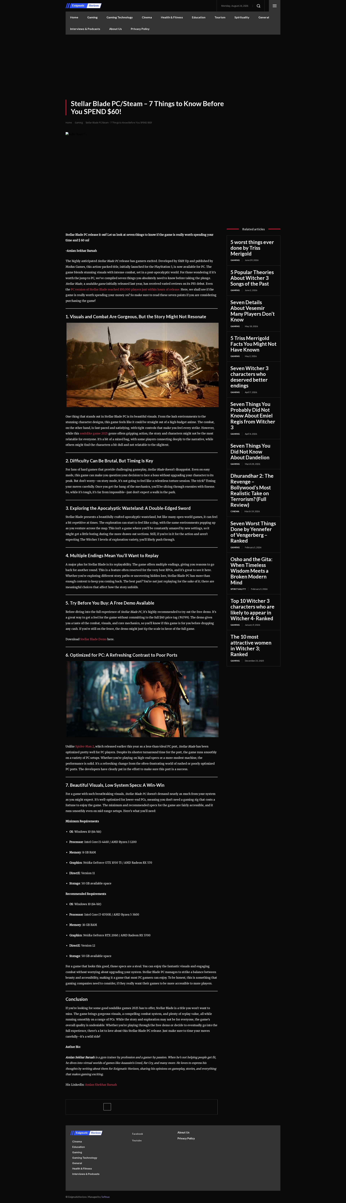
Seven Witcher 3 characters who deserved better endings (249, 377)
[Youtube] (127, 1140)
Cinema (234, 511)
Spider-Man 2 (84, 746)
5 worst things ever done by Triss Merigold (252, 248)
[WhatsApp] (98, 1106)
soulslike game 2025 (94, 433)
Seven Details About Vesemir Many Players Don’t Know (252, 311)
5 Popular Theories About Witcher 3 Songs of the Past (252, 278)
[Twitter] (82, 1106)
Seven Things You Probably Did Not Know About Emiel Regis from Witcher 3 (252, 415)
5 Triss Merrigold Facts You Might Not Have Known (253, 344)
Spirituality (238, 589)
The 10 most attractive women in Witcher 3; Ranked (250, 645)
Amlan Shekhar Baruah (101, 1084)
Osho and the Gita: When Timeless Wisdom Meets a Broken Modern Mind (251, 570)
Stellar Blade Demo (93, 639)
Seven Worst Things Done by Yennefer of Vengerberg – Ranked (253, 532)
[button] (258, 6)
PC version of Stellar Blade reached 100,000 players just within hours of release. (126, 289)
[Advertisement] (173, 61)
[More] (107, 1106)
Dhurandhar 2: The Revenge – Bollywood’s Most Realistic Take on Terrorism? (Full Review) (252, 490)
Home (69, 122)
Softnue (105, 1196)
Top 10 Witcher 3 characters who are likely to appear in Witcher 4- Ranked (252, 609)
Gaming (79, 122)
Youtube (137, 1140)
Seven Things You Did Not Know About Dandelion (250, 451)
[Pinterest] (90, 1106)
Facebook (137, 1133)
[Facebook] (73, 1106)
